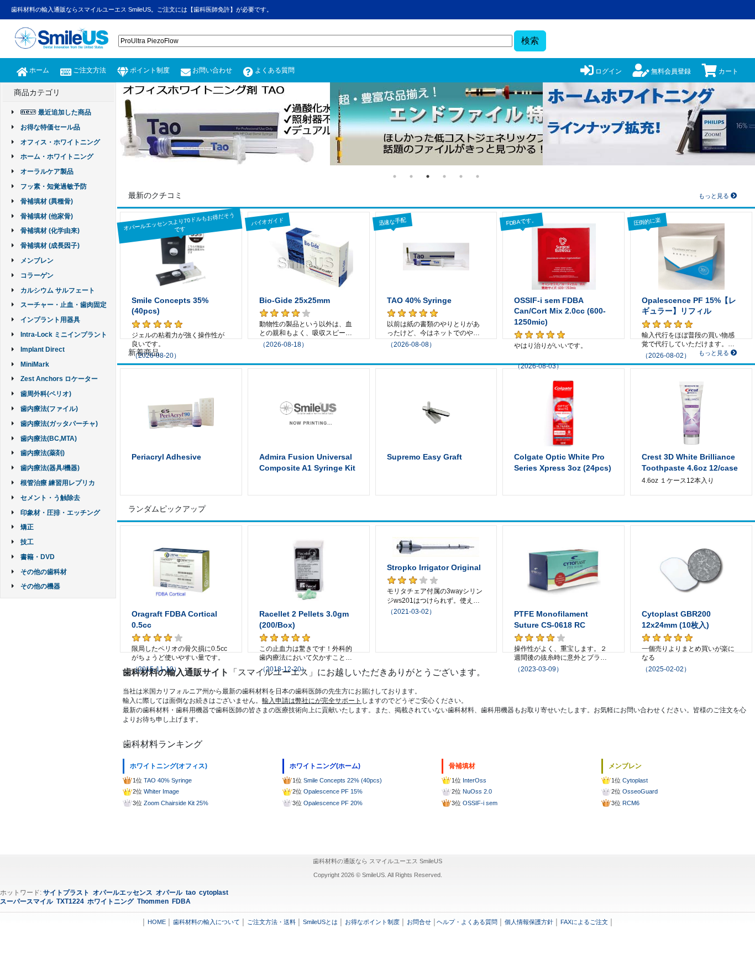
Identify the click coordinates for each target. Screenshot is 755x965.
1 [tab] (394, 176)
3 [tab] (427, 176)
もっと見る (715, 195)
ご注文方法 (88, 70)
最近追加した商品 (64, 112)
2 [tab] (411, 176)
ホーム (38, 70)
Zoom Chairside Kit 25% (176, 803)
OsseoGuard (640, 791)
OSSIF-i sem (480, 803)
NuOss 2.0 (477, 791)
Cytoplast (635, 780)
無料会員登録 (670, 71)
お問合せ (419, 922)
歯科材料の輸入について (206, 922)
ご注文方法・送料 (271, 922)
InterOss (474, 780)
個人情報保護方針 (529, 922)
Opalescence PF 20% (333, 803)
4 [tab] (444, 176)
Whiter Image (161, 791)
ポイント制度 (149, 70)
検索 (530, 40)
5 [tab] (460, 176)
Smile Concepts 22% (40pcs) (342, 780)
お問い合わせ (211, 70)
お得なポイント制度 (372, 922)
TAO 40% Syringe (168, 780)
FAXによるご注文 (584, 922)
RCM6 (630, 803)
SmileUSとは (320, 922)
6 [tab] (477, 176)
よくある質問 (274, 70)
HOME (157, 922)
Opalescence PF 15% (333, 791)
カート (727, 71)
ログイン (608, 71)
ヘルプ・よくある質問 (467, 922)
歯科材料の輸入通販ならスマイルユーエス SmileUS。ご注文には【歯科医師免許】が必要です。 (141, 9)
